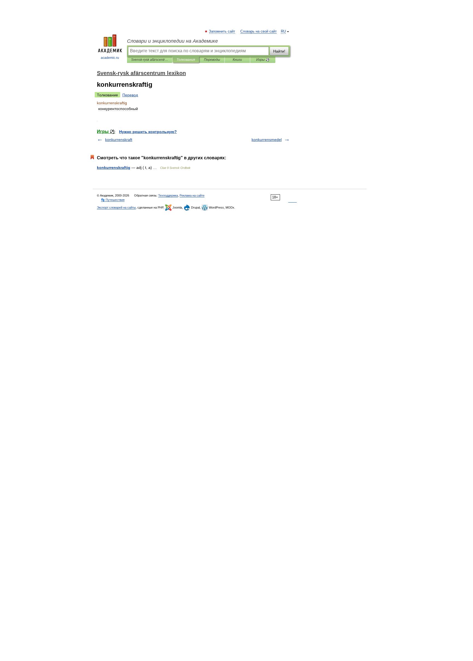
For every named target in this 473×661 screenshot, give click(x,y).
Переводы (212, 60)
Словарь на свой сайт (258, 31)
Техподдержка (168, 195)
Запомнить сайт (222, 31)
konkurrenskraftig (113, 167)
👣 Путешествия (113, 199)
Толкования (186, 60)
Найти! (279, 51)
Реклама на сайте (192, 195)
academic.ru (110, 58)
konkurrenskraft (118, 139)
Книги (237, 60)
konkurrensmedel (267, 139)
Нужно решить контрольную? (148, 131)
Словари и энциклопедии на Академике (172, 41)
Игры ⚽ (263, 60)
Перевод (130, 95)
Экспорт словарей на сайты (116, 207)
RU (283, 31)
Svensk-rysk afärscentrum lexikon (149, 60)
